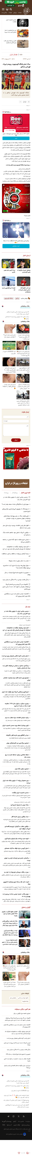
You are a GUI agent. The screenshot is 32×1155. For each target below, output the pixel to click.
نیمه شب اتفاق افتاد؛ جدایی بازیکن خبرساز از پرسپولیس (24, 290)
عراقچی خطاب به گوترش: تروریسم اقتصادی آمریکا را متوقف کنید (17, 827)
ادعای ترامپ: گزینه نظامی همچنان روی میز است (15, 656)
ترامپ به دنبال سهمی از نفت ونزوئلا (19, 561)
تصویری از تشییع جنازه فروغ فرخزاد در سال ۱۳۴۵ (18, 1054)
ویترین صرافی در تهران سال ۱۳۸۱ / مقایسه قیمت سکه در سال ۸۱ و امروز (17, 704)
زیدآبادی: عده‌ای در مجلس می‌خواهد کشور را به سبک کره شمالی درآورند (16, 667)
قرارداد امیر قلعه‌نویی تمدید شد (8, 289)
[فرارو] (26, 11)
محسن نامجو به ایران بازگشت (11, 21)
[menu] (3, 9)
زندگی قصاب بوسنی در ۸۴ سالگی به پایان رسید (16, 580)
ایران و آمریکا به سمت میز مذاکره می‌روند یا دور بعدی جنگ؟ (17, 1044)
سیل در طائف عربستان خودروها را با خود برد (16, 872)
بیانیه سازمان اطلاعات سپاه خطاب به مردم (17, 718)
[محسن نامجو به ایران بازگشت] (23, 23)
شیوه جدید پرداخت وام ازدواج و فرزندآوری (17, 838)
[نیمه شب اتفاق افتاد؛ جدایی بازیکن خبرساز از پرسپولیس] (23, 281)
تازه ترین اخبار (25, 492)
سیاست (20, 13)
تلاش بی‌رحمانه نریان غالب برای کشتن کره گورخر (10, 42)
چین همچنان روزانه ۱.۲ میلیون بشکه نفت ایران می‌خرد (16, 781)
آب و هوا (9, 1125)
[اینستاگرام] (13, 1116)
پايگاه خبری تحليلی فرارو (12, 1129)
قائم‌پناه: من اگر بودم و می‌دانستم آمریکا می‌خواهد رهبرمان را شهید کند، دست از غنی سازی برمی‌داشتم (16, 586)
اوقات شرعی (16, 1125)
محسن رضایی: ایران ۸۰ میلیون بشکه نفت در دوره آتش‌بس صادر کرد (17, 612)
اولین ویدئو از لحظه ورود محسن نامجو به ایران (15, 725)
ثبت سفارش (16, 246)
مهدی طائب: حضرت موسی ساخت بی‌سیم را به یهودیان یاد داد (16, 895)
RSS (3, 1125)
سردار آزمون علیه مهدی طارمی (9, 271)
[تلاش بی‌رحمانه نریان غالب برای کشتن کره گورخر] (23, 44)
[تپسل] (3, 112)
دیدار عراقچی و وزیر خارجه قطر (20, 817)
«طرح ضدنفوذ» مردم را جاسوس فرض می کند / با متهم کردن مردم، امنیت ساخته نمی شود (9, 942)
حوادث (10, 13)
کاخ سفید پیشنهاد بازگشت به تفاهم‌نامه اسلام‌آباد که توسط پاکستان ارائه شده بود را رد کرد (16, 548)
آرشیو (14, 1121)
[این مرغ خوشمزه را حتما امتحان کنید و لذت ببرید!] (23, 33)
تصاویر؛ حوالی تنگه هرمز (22, 769)
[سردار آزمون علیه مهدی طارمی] (8, 263)
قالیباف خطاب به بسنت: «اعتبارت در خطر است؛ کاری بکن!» (17, 1060)
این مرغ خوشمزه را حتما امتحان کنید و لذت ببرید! (10, 31)
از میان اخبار (26, 256)
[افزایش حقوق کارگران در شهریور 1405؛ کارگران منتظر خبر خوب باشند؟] (24, 914)
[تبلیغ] (16, 3)
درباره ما (28, 1121)
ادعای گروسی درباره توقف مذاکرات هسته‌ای (17, 848)
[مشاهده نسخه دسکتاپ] (7, 9)
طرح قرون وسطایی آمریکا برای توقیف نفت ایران (15, 692)
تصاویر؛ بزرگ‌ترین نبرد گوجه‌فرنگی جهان (17, 743)
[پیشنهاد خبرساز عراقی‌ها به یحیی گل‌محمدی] (23, 263)
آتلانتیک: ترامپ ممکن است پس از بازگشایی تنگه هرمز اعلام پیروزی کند (17, 595)
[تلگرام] (8, 1116)
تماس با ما (21, 1121)
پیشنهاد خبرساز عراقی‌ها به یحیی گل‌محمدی (23, 271)
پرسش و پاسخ (26, 1125)
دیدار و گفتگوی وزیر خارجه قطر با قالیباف (17, 735)
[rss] (24, 1116)
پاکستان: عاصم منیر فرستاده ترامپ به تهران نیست (17, 859)
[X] (19, 1116)
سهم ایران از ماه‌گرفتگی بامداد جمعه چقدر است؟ (15, 504)
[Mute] (7, 236)
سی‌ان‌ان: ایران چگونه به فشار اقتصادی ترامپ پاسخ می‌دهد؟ (17, 1067)
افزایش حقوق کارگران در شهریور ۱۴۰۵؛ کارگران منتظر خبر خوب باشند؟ (9, 914)
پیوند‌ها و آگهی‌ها (6, 1121)
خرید (16, 138)
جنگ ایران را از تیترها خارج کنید (19, 805)
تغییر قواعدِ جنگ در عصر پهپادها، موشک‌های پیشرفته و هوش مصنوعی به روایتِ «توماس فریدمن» (17, 518)
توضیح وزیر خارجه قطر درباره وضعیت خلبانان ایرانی (16, 679)
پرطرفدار (14, 492)
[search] (11, 9)
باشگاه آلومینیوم (9, 298)
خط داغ (28, 607)
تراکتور (17, 298)
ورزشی (15, 13)
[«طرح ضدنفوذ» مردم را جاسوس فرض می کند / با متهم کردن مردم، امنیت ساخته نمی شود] (24, 943)
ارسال (16, 440)
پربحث (6, 492)
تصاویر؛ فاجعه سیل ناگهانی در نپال (22, 1014)
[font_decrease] (20, 101)
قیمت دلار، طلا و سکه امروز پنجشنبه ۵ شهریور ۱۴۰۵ (16, 883)
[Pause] (4, 236)
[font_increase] (28, 101)
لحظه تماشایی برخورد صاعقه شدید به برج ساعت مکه (17, 756)
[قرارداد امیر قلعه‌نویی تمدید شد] (8, 281)
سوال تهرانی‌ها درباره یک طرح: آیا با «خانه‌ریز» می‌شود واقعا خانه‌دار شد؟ (16, 566)
